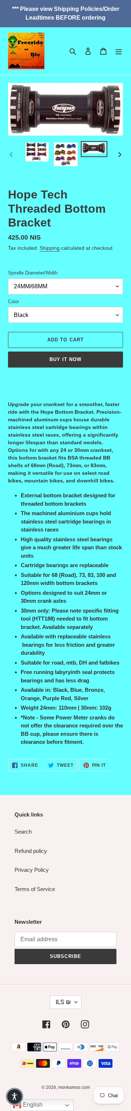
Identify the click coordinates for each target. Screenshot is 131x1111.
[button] (14, 1096)
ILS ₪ (63, 1002)
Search (23, 832)
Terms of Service (35, 889)
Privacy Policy (32, 870)
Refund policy (31, 851)
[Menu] (118, 51)
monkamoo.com (74, 1087)
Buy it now (65, 359)
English (32, 1105)
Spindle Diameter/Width (32, 273)
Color (13, 301)
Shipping (50, 248)
